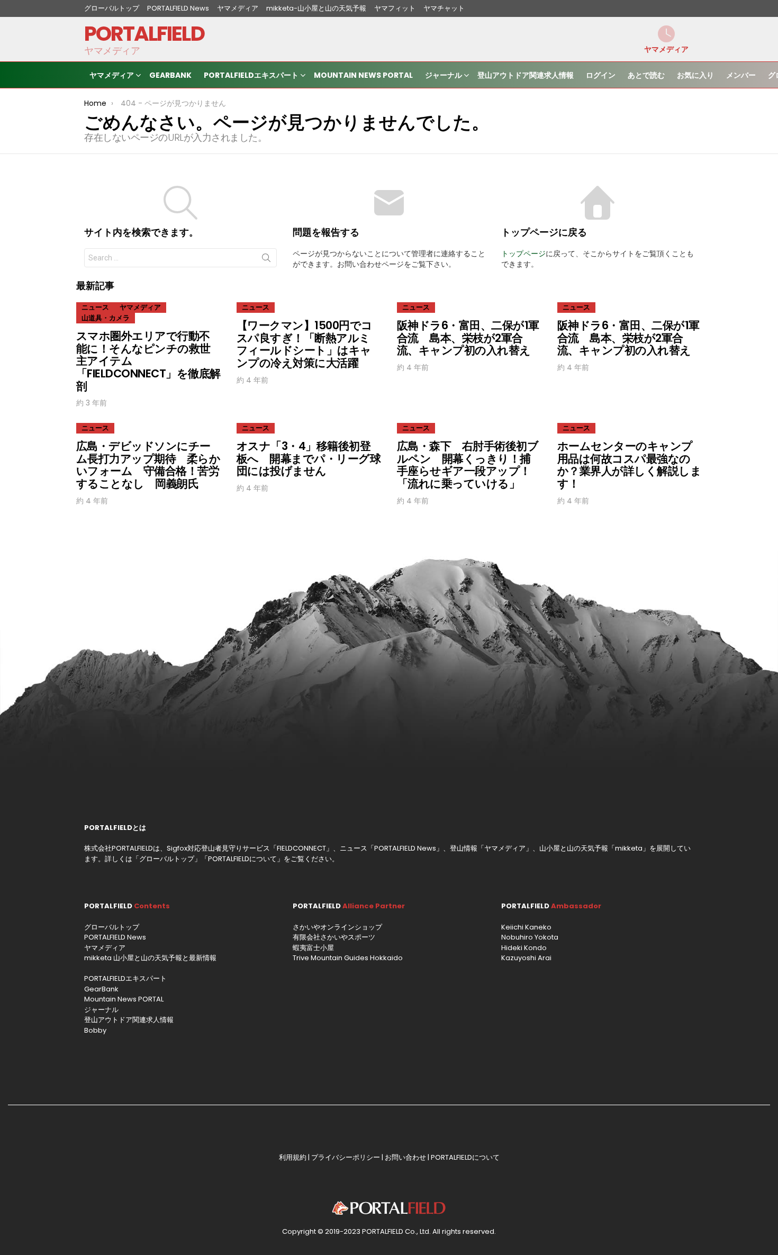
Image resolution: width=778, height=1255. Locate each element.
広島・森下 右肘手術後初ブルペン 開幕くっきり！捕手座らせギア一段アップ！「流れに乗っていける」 (467, 464)
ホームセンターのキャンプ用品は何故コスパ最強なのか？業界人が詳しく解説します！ (629, 464)
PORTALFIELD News (178, 8)
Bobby (95, 1030)
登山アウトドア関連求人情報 (525, 75)
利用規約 (292, 1157)
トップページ (523, 253)
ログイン (601, 75)
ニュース (95, 307)
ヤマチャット (444, 8)
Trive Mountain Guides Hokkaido (348, 958)
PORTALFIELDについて (242, 859)
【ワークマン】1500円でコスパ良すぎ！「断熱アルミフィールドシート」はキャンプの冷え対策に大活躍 (305, 344)
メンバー (741, 75)
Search (266, 260)
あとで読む (646, 75)
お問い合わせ (405, 1157)
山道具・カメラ (106, 318)
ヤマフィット (394, 8)
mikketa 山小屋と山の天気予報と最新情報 (150, 958)
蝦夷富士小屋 (313, 948)
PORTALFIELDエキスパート (251, 75)
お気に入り (695, 75)
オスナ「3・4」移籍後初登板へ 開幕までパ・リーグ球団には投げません (309, 458)
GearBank (170, 75)
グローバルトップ (111, 8)
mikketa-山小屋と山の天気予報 (316, 8)
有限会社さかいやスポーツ (334, 937)
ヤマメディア (237, 8)
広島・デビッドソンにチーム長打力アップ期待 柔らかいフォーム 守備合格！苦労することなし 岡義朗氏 (148, 464)
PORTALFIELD (144, 33)
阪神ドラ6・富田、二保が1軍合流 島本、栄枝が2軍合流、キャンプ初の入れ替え (468, 338)
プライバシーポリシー (345, 1157)
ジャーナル (443, 75)
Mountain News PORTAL (363, 75)
